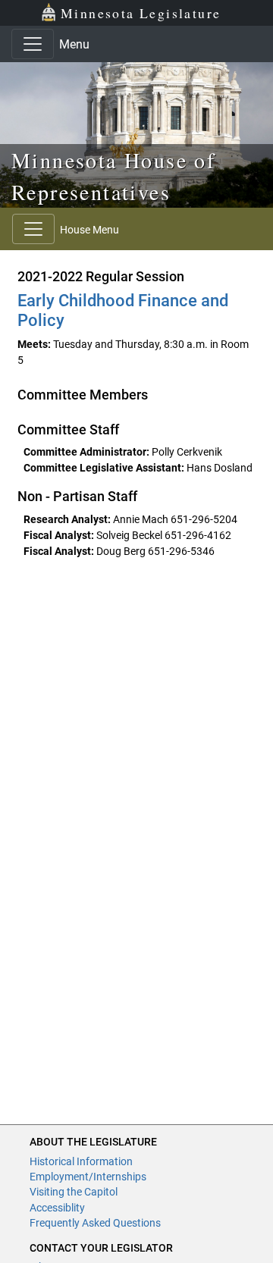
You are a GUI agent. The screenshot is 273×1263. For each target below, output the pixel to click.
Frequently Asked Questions (95, 1223)
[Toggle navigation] (32, 44)
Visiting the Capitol (74, 1192)
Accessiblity (57, 1208)
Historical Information (81, 1161)
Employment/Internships (88, 1177)
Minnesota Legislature (141, 13)
